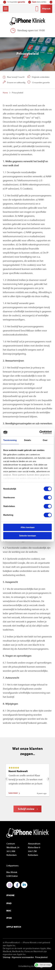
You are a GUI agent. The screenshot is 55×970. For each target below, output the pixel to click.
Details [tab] (27, 440)
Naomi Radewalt (18, 771)
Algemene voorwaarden (23, 957)
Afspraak (46, 9)
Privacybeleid (41, 957)
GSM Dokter (12, 876)
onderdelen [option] (41, 2)
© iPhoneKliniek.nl (11, 943)
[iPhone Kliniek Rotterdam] (27, 21)
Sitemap (6, 957)
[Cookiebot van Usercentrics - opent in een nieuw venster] (39, 432)
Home (5, 93)
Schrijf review (26, 809)
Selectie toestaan (27, 535)
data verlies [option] (18, 2)
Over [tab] (45, 440)
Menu (5, 9)
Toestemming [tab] (10, 440)
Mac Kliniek (11, 872)
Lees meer (13, 793)
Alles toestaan (28, 527)
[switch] (48, 497)
